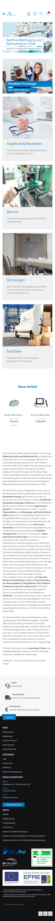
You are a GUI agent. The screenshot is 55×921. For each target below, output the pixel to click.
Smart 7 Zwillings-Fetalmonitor (41, 415)
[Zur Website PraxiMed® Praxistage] (27, 76)
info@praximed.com (10, 797)
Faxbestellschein (9, 823)
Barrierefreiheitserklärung (12, 772)
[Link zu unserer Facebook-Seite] (45, 913)
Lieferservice (8, 827)
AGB (4, 759)
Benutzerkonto (8, 732)
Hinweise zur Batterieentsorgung (15, 832)
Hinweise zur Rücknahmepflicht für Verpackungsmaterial (24, 836)
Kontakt (5, 814)
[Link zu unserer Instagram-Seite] (50, 913)
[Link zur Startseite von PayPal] (16, 853)
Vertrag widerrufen (13, 804)
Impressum (7, 767)
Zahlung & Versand (10, 740)
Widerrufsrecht (8, 745)
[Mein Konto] (28, 13)
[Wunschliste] (35, 13)
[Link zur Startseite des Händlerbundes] (10, 862)
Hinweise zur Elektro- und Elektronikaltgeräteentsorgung (24, 840)
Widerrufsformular (10, 749)
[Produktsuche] (41, 13)
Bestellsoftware (9, 819)
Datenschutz (7, 763)
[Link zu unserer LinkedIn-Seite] (40, 913)
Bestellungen (8, 736)
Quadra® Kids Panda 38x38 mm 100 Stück (14, 415)
